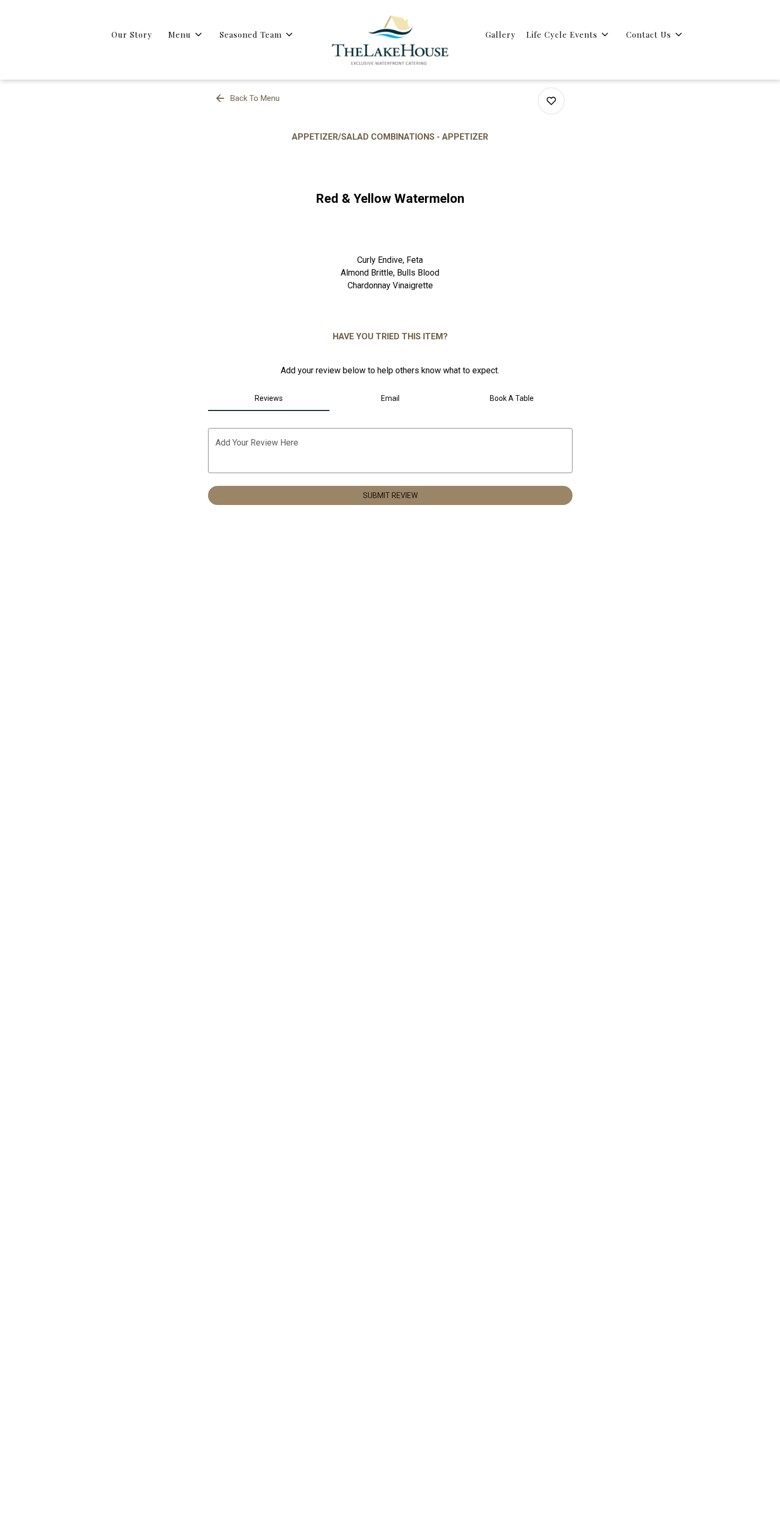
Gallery (501, 34)
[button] (186, 34)
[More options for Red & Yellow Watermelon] (551, 101)
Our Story (131, 34)
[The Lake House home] (390, 39)
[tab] (269, 398)
